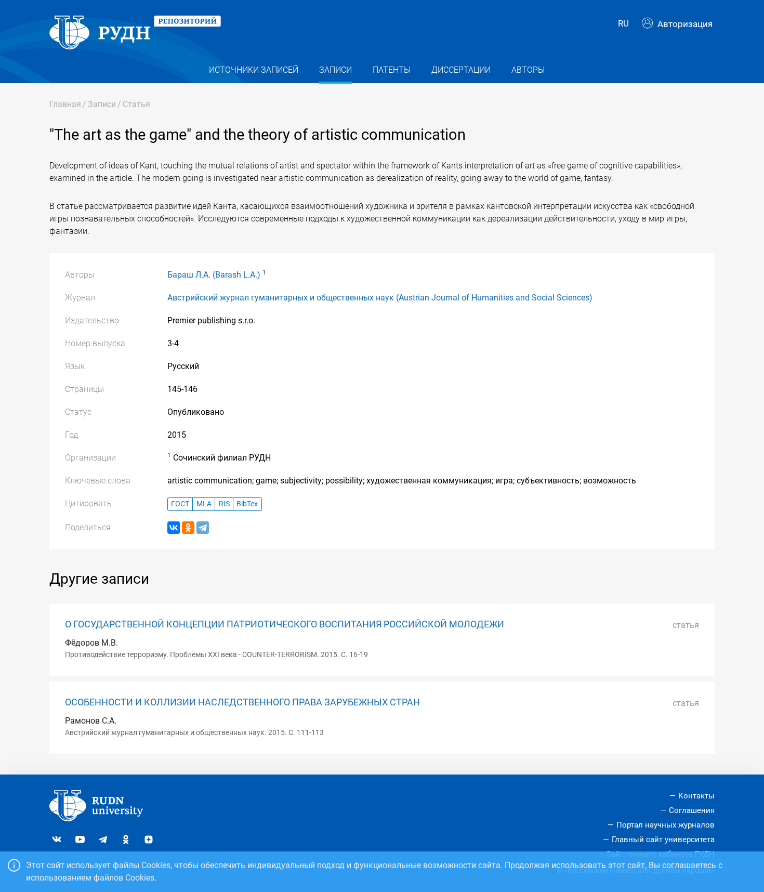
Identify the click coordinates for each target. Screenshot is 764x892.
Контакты (696, 796)
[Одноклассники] (188, 527)
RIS (224, 504)
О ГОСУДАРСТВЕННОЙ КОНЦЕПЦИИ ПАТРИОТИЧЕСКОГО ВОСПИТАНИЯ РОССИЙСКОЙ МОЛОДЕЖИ (284, 624)
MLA (204, 504)
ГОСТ (180, 504)
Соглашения (692, 810)
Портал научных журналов (665, 825)
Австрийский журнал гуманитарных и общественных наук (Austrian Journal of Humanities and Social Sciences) (379, 298)
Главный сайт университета (663, 839)
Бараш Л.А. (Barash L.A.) (213, 275)
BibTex (247, 504)
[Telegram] (202, 527)
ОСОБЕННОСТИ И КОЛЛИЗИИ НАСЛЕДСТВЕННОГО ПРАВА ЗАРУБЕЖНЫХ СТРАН (242, 702)
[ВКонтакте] (173, 527)
